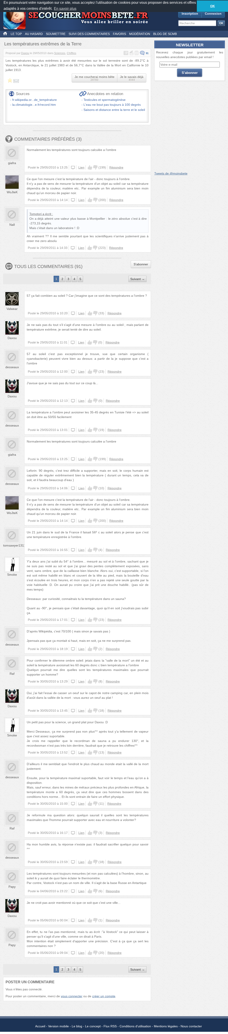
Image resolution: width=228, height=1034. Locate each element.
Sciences (59, 53)
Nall (12, 224)
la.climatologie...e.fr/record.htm (34, 104)
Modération (139, 34)
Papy (12, 886)
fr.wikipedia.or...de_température (34, 100)
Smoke (12, 574)
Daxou (25, 53)
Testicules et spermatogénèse (104, 100)
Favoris (119, 34)
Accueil (40, 1026)
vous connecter (71, 996)
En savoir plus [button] (65, 8)
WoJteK (12, 192)
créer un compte (103, 996)
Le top (16, 34)
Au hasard (34, 34)
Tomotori (35, 214)
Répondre (116, 167)
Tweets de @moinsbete (170, 173)
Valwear (12, 309)
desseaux (12, 367)
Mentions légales (166, 1026)
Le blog (77, 1026)
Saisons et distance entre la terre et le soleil (114, 110)
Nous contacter (191, 1026)
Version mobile (58, 1026)
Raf (12, 673)
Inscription (190, 13)
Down (95, 167)
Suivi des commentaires (89, 34)
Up (90, 167)
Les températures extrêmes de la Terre (42, 43)
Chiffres (71, 53)
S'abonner (141, 264)
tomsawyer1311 (14, 545)
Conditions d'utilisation (135, 1026)
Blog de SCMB (165, 34)
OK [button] (212, 6)
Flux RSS (110, 1026)
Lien (81, 167)
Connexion (213, 13)
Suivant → (137, 279)
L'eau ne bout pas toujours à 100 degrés (112, 104)
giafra (12, 163)
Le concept (93, 1026)
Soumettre (55, 34)
